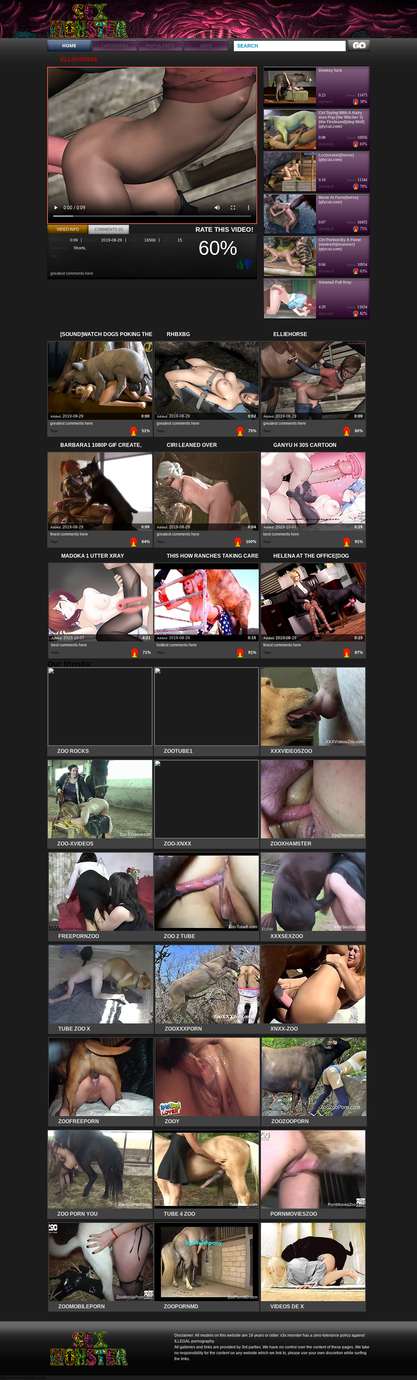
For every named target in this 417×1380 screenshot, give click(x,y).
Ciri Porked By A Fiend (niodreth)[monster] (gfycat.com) (340, 244)
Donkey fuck (330, 70)
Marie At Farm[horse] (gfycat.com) (338, 199)
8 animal (88, 20)
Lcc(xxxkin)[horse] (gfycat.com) (336, 157)
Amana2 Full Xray (335, 282)
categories (115, 45)
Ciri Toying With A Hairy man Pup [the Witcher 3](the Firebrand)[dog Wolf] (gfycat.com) (342, 119)
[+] (239, 264)
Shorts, (80, 248)
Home (69, 45)
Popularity (160, 45)
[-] (249, 263)
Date (206, 45)
